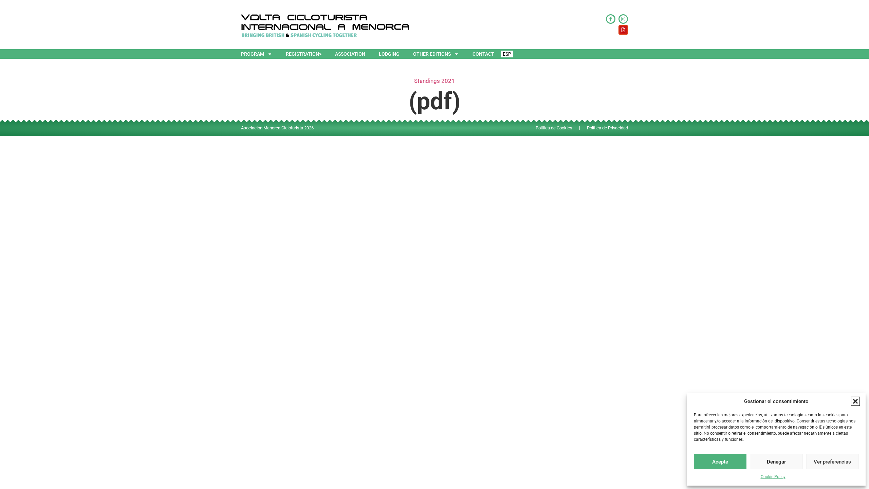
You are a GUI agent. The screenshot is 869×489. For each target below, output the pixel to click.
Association (350, 54)
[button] (855, 401)
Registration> (303, 54)
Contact (483, 54)
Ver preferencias (832, 462)
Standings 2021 (434, 80)
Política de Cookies (554, 127)
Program (252, 54)
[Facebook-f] (610, 19)
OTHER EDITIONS (432, 54)
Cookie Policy (773, 476)
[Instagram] (623, 19)
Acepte (720, 462)
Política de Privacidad (607, 127)
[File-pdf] (623, 30)
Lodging (389, 54)
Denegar (776, 462)
